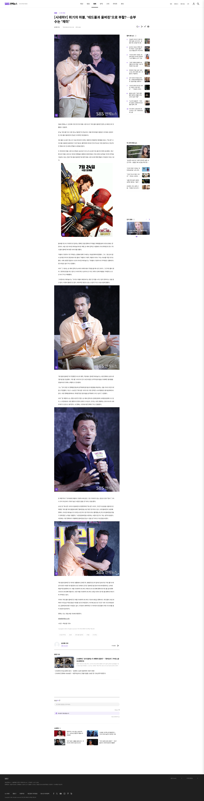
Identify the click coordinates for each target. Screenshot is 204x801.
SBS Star (182, 4)
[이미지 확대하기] (56, 115)
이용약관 (22, 794)
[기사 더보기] (59, 728)
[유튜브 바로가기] (61, 793)
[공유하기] (142, 26)
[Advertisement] (87, 754)
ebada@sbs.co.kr (64, 618)
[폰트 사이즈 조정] (145, 26)
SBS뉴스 (176, 4)
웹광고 (14, 794)
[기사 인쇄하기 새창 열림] (148, 26)
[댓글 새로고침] (59, 700)
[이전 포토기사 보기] (146, 219)
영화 (55, 13)
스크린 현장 (62, 13)
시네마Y (56, 728)
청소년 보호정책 (45, 794)
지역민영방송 (190, 778)
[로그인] (194, 4)
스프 (188, 4)
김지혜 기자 (57, 27)
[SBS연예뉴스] (11, 4)
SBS (171, 4)
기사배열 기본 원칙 (58, 784)
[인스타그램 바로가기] (64, 793)
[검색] (198, 4)
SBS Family (173, 778)
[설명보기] (135, 35)
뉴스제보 (7, 794)
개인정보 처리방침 (32, 794)
